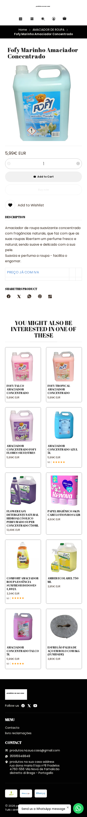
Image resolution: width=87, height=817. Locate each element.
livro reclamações (18, 733)
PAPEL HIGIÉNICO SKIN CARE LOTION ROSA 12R (64, 513)
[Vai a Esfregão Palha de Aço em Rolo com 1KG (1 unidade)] (64, 626)
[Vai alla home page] (43, 7)
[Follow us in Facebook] (23, 706)
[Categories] (32, 19)
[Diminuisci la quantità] (8, 164)
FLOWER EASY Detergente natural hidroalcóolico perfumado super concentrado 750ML (23, 518)
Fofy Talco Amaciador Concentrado (18, 389)
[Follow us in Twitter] (29, 706)
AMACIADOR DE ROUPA (48, 29)
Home (23, 29)
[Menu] (20, 19)
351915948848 (20, 756)
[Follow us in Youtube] (35, 706)
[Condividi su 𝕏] (19, 296)
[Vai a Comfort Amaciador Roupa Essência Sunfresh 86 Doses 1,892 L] (23, 557)
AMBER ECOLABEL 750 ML (63, 580)
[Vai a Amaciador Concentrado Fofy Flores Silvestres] (23, 425)
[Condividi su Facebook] (8, 296)
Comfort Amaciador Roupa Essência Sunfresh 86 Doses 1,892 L (22, 583)
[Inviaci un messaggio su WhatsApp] (78, 808)
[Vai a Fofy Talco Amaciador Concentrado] (23, 365)
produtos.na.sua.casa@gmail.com (35, 750)
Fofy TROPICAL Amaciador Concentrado (59, 389)
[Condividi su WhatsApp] (29, 296)
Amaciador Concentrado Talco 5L (23, 651)
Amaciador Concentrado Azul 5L (63, 449)
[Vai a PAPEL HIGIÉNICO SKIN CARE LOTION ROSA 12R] (64, 490)
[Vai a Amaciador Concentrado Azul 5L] (64, 425)
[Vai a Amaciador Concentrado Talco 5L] (23, 626)
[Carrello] (64, 18)
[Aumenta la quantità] (78, 164)
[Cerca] (43, 19)
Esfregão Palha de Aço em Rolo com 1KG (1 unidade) (64, 651)
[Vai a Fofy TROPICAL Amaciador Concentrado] (64, 365)
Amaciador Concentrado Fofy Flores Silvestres (22, 449)
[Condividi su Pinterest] (39, 296)
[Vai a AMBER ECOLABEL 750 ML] (64, 557)
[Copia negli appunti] (50, 296)
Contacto (12, 728)
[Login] (54, 19)
